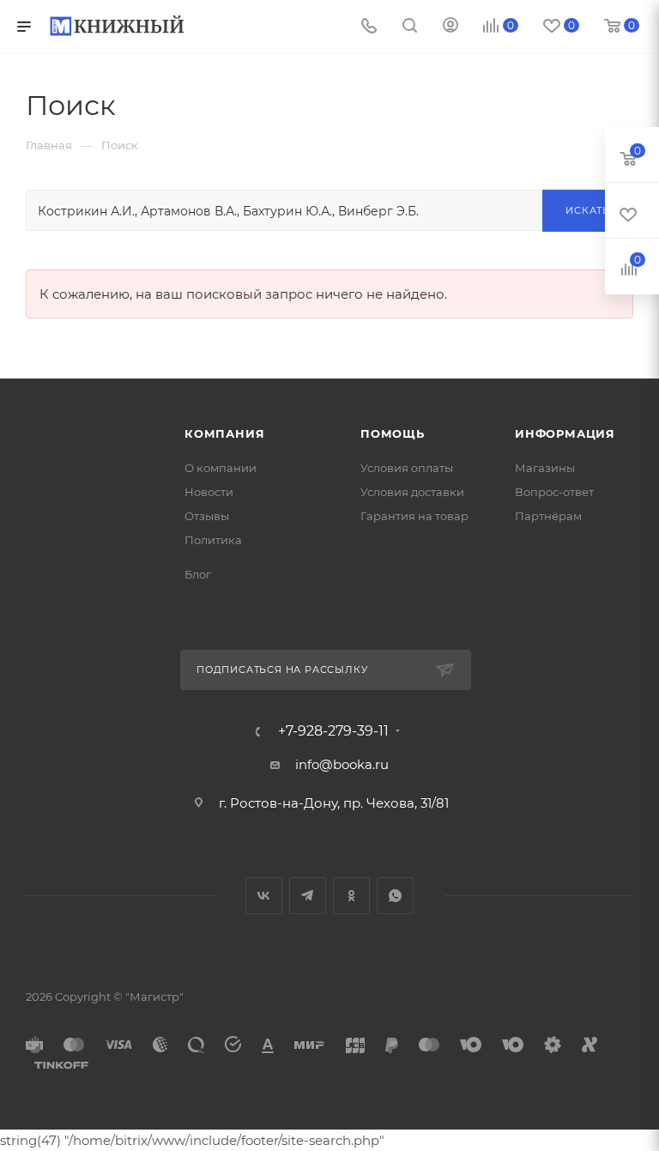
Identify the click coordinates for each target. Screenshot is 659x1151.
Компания (224, 433)
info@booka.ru (342, 764)
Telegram (307, 895)
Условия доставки (412, 492)
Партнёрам (548, 516)
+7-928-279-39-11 (333, 731)
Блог (197, 574)
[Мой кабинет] (450, 27)
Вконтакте (263, 895)
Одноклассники (351, 895)
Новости (208, 492)
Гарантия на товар (414, 516)
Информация (565, 433)
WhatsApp (395, 895)
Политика (213, 540)
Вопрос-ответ (554, 492)
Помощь (392, 433)
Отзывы (206, 516)
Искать (587, 210)
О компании (220, 468)
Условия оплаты (406, 468)
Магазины (545, 468)
